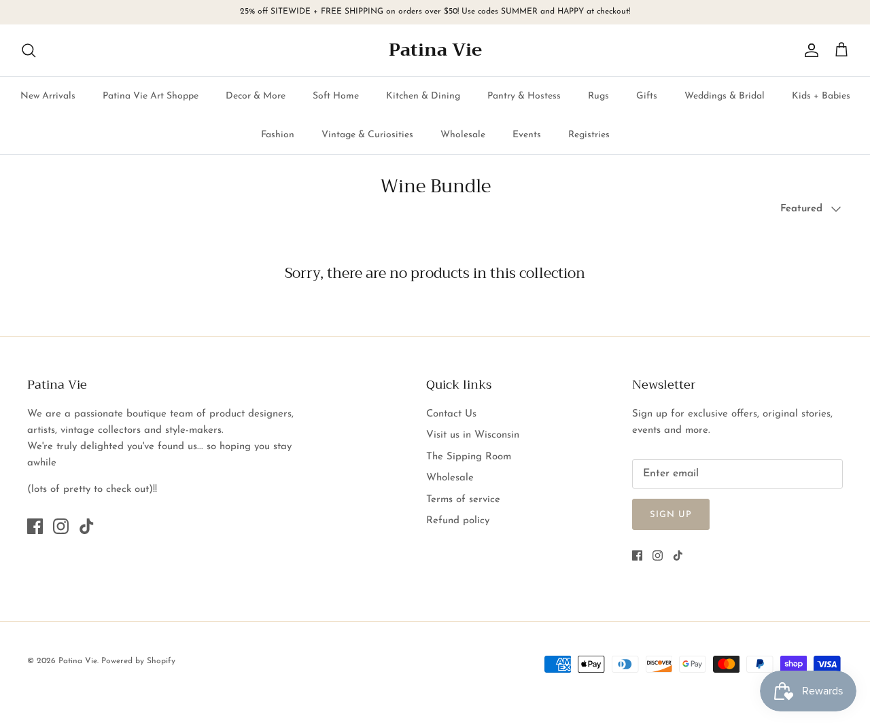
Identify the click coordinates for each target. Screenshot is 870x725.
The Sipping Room (468, 457)
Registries (589, 135)
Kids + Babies (821, 96)
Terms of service (463, 500)
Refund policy (457, 521)
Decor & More (255, 96)
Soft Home (336, 96)
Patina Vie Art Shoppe (150, 96)
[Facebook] (35, 526)
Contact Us (451, 414)
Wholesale (462, 135)
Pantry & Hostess (524, 96)
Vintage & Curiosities (367, 135)
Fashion (277, 135)
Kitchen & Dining (423, 96)
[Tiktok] (86, 526)
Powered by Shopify (138, 661)
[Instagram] (61, 526)
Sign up (671, 514)
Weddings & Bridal (724, 96)
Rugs (598, 96)
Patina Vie (77, 661)
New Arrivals (47, 96)
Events (526, 135)
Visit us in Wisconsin (472, 435)
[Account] (809, 50)
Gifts (646, 96)
